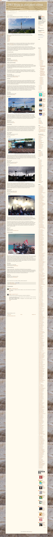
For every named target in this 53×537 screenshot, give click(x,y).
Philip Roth (40, 404)
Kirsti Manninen (41, 338)
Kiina (39, 169)
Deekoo (10, 288)
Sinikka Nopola (41, 422)
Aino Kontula (40, 190)
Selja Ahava (40, 419)
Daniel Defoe (40, 231)
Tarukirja (40, 512)
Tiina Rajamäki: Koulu (44, 477)
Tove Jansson (40, 445)
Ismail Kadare (40, 292)
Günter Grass (40, 270)
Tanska (40, 178)
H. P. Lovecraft (41, 272)
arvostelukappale (41, 142)
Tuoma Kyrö (40, 447)
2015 (40, 86)
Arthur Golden (40, 216)
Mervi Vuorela (40, 365)
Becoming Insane (15, 277)
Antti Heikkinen (41, 209)
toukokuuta (41, 79)
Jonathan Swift (41, 318)
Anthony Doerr (41, 208)
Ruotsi (40, 175)
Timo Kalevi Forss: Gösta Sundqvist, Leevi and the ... (42, 69)
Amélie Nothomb (41, 200)
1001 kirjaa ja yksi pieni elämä (25, 4)
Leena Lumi (40, 506)
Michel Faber (40, 367)
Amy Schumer (40, 199)
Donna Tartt (40, 236)
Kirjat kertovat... (41, 475)
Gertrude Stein (40, 265)
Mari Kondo (40, 358)
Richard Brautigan (41, 409)
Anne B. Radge (41, 205)
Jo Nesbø (40, 309)
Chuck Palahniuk (41, 230)
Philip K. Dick (40, 403)
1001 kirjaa (40, 126)
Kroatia (40, 171)
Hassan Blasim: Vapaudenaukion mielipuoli (44, 514)
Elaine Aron (40, 240)
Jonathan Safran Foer (41, 317)
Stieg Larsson (40, 429)
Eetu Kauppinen (41, 239)
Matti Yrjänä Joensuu (41, 364)
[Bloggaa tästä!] (16, 282)
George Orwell (41, 263)
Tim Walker (40, 437)
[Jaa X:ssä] (17, 282)
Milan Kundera (41, 375)
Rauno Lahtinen (41, 405)
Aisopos (40, 193)
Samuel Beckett (41, 417)
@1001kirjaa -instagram (42, 32)
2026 (40, 49)
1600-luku (40, 151)
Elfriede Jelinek (41, 241)
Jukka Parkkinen (41, 325)
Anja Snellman (41, 202)
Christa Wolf (40, 229)
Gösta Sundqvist (41, 269)
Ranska (40, 174)
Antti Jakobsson (41, 211)
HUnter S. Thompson (41, 273)
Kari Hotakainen (41, 331)
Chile (39, 162)
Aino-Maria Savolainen (42, 192)
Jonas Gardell (40, 315)
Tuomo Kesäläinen (41, 450)
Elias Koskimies (41, 242)
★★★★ (40, 122)
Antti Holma (40, 210)
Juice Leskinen (40, 324)
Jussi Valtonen (40, 329)
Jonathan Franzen (41, 316)
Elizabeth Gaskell (41, 245)
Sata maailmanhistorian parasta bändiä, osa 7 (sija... (42, 75)
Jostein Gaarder (41, 319)
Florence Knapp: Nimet (44, 497)
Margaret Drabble (41, 354)
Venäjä (40, 180)
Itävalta (40, 166)
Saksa (39, 176)
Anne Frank (40, 207)
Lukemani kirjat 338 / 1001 (13, 11)
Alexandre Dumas (41, 197)
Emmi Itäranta (40, 248)
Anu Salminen (40, 214)
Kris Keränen (40, 341)
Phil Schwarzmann (41, 402)
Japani (39, 167)
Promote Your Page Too (40, 37)
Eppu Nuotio (40, 250)
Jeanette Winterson (41, 308)
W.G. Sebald (40, 460)
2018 (40, 58)
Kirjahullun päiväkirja (42, 522)
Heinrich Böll (40, 280)
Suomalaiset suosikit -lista (42, 131)
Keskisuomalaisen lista (41, 129)
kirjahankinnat (40, 144)
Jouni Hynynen (41, 321)
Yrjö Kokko (40, 467)
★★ (39, 120)
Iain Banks (40, 287)
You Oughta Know (15, 60)
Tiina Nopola (40, 436)
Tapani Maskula (41, 433)
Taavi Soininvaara (41, 431)
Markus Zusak (40, 362)
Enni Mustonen (41, 249)
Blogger (31, 531)
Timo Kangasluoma (41, 440)
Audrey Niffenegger (41, 217)
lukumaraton (40, 146)
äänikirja (40, 148)
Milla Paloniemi (41, 376)
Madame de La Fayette (41, 352)
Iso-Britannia (40, 165)
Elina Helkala (40, 243)
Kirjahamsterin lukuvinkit (41, 480)
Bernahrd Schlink (41, 219)
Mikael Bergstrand (41, 373)
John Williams (40, 314)
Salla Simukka (40, 416)
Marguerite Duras (41, 357)
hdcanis (10, 294)
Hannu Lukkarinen (41, 276)
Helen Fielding (41, 281)
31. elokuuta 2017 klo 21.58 (14, 288)
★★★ (40, 121)
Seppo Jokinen (40, 420)
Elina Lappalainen (41, 244)
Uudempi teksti (9, 314)
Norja (39, 172)
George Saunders (41, 264)
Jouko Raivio (40, 320)
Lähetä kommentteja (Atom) (12, 315)
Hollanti (40, 163)
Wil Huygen (40, 462)
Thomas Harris (41, 435)
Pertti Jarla (40, 399)
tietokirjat (40, 147)
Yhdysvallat (40, 181)
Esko (39, 138)
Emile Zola (40, 246)
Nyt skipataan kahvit (15, 230)
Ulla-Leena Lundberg (41, 451)
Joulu (39, 139)
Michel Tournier (41, 369)
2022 (40, 53)
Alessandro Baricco (41, 196)
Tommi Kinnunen (41, 443)
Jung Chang (40, 328)
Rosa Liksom (40, 414)
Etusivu (8, 11)
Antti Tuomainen (41, 212)
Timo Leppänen (41, 441)
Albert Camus (40, 195)
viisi (8, 37)
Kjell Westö (40, 339)
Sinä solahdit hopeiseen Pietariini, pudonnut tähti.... (44, 509)
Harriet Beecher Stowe (41, 278)
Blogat (40, 136)
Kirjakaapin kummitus (42, 495)
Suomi (40, 177)
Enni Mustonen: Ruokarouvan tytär (42, 71)
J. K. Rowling (40, 295)
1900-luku (40, 154)
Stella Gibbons (40, 428)
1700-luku (40, 152)
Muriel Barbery (41, 379)
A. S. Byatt (40, 185)
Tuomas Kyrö (40, 448)
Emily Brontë (40, 247)
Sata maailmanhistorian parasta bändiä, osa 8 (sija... (42, 67)
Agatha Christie (41, 188)
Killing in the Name (15, 76)
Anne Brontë (40, 206)
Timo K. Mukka (41, 438)
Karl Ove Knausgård (41, 332)
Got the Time (14, 163)
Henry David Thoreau (41, 284)
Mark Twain (40, 360)
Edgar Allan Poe (41, 238)
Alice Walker (40, 198)
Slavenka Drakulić (41, 425)
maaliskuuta (41, 81)
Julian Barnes (40, 327)
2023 (40, 52)
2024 (40, 51)
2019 (40, 57)
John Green (40, 312)
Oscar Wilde (40, 384)
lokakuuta (41, 62)
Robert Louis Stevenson (42, 413)
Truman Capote (41, 446)
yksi (8, 41)
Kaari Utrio (40, 330)
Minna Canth (40, 377)
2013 (40, 88)
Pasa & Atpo (40, 387)
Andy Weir (40, 201)
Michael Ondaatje (41, 366)
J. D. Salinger (40, 293)
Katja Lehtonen (41, 335)
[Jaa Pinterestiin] (18, 282)
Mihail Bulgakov (41, 370)
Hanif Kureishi (41, 274)
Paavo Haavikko (41, 386)
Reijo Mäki (40, 408)
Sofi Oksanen (40, 426)
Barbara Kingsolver (41, 218)
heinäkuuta (41, 77)
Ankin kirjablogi (41, 485)
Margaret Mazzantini (41, 355)
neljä (9, 38)
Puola (39, 173)
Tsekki (40, 179)
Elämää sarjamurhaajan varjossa (44, 492)
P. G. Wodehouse (41, 385)
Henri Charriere (41, 283)
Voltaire (40, 458)
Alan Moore (40, 194)
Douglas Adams (41, 237)
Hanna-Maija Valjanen (41, 275)
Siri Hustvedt (40, 423)
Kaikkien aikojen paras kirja (42, 127)
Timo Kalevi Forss (41, 439)
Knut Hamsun (40, 340)
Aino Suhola (40, 191)
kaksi (9, 40)
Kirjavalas (40, 490)
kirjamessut (40, 145)
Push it (14, 122)
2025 (40, 50)
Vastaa (10, 291)
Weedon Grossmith (41, 461)
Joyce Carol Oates (41, 322)
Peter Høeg (40, 401)
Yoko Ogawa (40, 466)
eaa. (39, 156)
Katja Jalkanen (40, 333)
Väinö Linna (40, 459)
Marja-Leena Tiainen (41, 359)
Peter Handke (40, 400)
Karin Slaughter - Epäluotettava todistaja (44, 487)
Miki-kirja (40, 140)
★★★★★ (40, 123)
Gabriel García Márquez (42, 261)
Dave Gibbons (40, 232)
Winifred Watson (41, 465)
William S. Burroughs (41, 463)
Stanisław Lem (41, 427)
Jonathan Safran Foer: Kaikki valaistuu (42, 73)
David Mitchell (41, 234)
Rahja (43, 518)
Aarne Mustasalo (41, 187)
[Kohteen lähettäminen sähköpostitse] (15, 282)
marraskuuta (41, 61)
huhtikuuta (41, 80)
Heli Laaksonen (41, 282)
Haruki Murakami (41, 279)
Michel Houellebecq (41, 368)
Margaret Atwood (41, 353)
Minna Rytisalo (41, 378)
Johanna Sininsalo (41, 310)
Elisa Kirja (40, 137)
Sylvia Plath (40, 430)
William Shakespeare (41, 464)
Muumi (40, 141)
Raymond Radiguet (41, 407)
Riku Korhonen (41, 412)
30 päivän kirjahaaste (41, 135)
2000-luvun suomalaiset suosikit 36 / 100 (33, 11)
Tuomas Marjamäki (41, 449)
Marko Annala (40, 361)
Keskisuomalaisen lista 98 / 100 (23, 11)
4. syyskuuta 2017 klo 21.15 (14, 294)
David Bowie (40, 233)
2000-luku (40, 155)
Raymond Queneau (41, 406)
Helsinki (14, 94)
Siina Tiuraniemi (41, 421)
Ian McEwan (40, 288)
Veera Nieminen (41, 453)
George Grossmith (41, 262)
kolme (9, 39)
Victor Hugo (40, 455)
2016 (40, 85)
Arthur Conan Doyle (41, 215)
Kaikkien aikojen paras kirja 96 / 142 (11, 12)
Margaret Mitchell (41, 356)
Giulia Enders (40, 267)
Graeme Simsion (41, 268)
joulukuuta (41, 60)
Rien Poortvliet (41, 410)
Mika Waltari (40, 372)
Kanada (40, 168)
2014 (40, 87)
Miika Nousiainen (41, 371)
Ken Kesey (40, 337)
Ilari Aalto (40, 289)
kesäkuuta (41, 78)
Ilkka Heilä (40, 290)
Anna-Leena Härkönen (41, 204)
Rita (39, 500)
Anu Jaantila (40, 213)
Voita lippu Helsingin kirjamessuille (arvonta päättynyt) (44, 114)
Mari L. (44, 16)
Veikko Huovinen (41, 454)
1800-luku (40, 153)
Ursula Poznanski (41, 452)
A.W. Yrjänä (40, 186)
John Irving (40, 313)
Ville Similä (40, 457)
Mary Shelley (40, 363)
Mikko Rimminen (41, 374)
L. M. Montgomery (41, 342)
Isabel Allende (40, 291)
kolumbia (40, 182)
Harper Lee (40, 277)
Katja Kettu (40, 334)
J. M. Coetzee (40, 296)
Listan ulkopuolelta (41, 130)
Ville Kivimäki (41, 456)
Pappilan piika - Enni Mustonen (44, 482)
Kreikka (40, 170)
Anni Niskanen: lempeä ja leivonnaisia (44, 524)
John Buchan (40, 311)
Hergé (39, 285)
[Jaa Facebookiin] (18, 282)
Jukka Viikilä (40, 326)
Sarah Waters (40, 418)
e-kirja (40, 143)
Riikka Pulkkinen (41, 411)
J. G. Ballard (40, 294)
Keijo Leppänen (41, 336)
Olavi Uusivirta (41, 382)
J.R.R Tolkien (40, 297)
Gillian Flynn (40, 266)
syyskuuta (41, 63)
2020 (40, 56)
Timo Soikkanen (41, 442)
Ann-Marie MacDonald (41, 203)
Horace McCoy (41, 286)
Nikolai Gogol (40, 381)
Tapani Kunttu (40, 432)
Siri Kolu (40, 424)
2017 (40, 59)
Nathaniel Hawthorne (41, 380)
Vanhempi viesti (34, 314)
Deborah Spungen (41, 235)
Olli (39, 383)
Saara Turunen (40, 415)
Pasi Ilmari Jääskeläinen (42, 388)
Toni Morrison (40, 444)
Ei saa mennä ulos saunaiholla (41, 517)
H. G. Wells (40, 271)
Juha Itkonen (40, 323)
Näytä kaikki (44, 527)
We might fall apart (15, 265)
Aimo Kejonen (40, 189)
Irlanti (39, 164)
